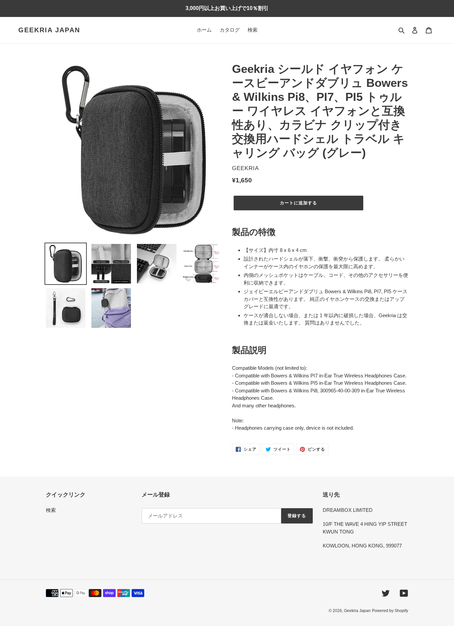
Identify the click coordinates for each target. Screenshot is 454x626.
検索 (51, 510)
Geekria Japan (49, 30)
